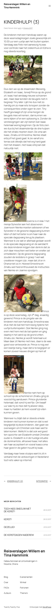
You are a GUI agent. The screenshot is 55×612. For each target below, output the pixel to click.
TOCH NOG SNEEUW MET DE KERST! (17, 510)
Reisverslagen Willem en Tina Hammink (17, 5)
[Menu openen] (49, 5)
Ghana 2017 (27, 28)
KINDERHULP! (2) (15, 481)
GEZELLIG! (9, 527)
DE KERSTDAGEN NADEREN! (19, 535)
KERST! (8, 519)
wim (19, 28)
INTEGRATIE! (42, 481)
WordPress (47, 607)
